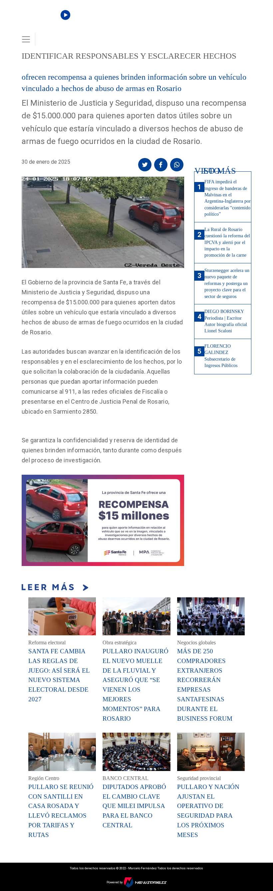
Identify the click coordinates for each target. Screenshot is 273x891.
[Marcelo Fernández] (44, 20)
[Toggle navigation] (26, 39)
